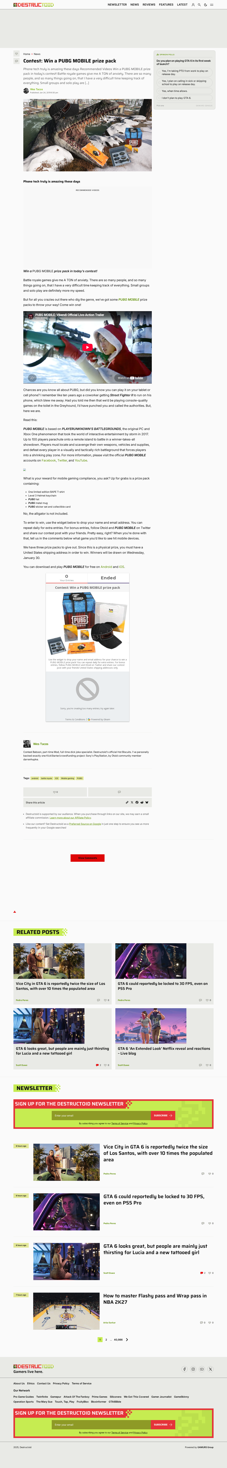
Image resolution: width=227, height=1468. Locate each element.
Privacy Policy (140, 1123)
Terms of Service (119, 1123)
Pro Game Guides (23, 1396)
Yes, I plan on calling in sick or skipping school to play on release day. (184, 82)
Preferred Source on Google (85, 823)
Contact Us (43, 1383)
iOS (121, 567)
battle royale (46, 778)
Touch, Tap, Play (64, 1401)
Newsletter (117, 4)
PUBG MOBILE (128, 299)
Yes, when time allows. (174, 90)
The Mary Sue (44, 1401)
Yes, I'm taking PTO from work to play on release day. (185, 72)
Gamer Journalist (161, 1396)
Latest (182, 4)
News (134, 4)
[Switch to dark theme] (205, 5)
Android (106, 567)
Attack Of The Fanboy (76, 1396)
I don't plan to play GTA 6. (176, 97)
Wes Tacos (36, 89)
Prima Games (99, 1396)
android (35, 778)
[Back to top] (14, 911)
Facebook (49, 460)
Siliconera (115, 1396)
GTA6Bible (115, 1401)
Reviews (149, 4)
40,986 (118, 1339)
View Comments (87, 858)
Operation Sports (23, 1401)
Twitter (62, 460)
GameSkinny (181, 1396)
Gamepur (55, 1396)
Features (166, 4)
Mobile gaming (67, 778)
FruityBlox (83, 1401)
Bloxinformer (98, 1401)
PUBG (79, 778)
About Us (19, 1383)
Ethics (31, 1383)
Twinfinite (42, 1396)
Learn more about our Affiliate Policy (70, 817)
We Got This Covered (136, 1396)
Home (26, 54)
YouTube (81, 460)
